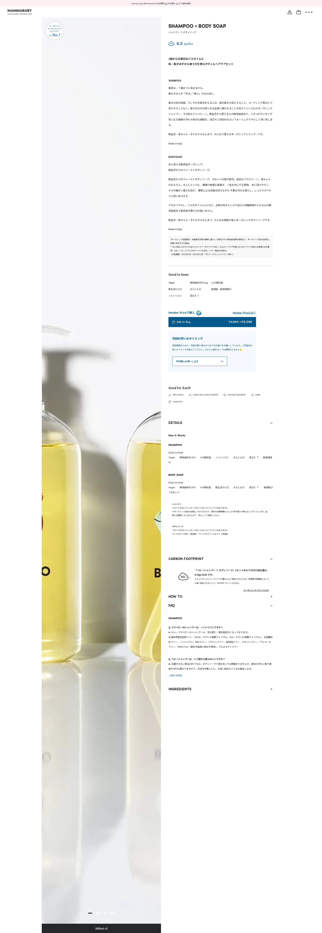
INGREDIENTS (179, 689)
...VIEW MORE (175, 675)
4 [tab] (112, 913)
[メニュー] (309, 12)
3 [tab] (105, 913)
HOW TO (175, 596)
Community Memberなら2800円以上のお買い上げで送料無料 (161, 3)
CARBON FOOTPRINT (185, 559)
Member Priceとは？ (244, 313)
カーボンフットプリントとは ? (256, 590)
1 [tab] (90, 913)
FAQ (171, 605)
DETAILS (175, 423)
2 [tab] (98, 913)
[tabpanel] (101, 467)
